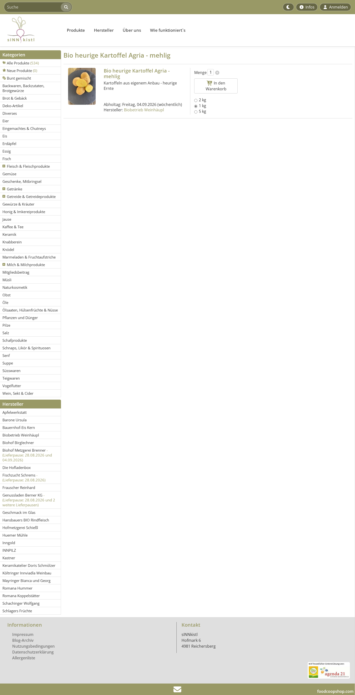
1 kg (202, 105)
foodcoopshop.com (335, 691)
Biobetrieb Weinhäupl (144, 110)
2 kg (202, 100)
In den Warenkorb (216, 86)
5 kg (202, 111)
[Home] (30, 30)
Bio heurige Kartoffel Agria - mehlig (137, 73)
